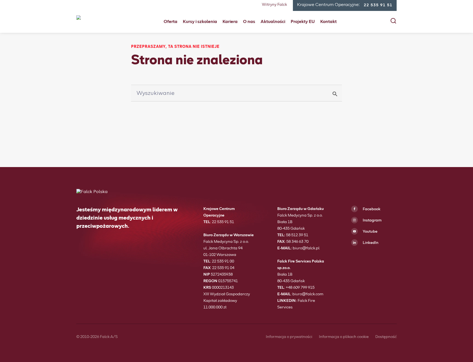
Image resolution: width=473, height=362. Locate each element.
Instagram (372, 220)
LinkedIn (370, 243)
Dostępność (386, 337)
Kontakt (328, 21)
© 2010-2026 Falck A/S (97, 337)
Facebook (371, 209)
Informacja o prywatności (289, 337)
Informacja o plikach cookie (344, 337)
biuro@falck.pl (306, 248)
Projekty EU (303, 21)
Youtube (369, 231)
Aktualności (273, 21)
